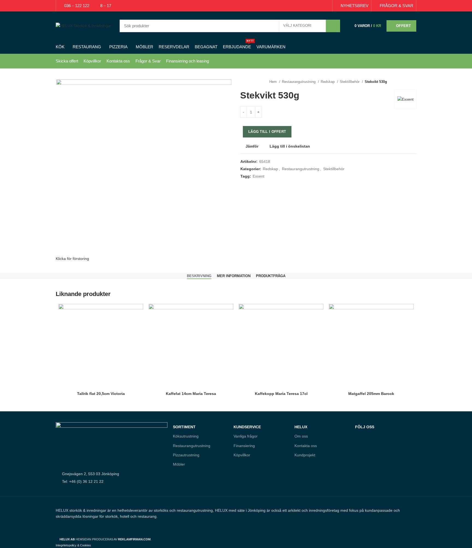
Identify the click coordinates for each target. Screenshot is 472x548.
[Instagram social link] (371, 451)
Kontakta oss (118, 61)
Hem (273, 82)
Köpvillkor (92, 61)
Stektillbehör (350, 82)
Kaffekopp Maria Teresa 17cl (281, 393)
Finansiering (244, 446)
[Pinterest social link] (314, 5)
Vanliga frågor (246, 436)
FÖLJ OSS (364, 427)
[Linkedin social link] (320, 5)
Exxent (258, 176)
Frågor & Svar (148, 61)
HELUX (300, 427)
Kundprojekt (304, 455)
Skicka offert (67, 61)
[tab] (199, 276)
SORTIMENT (184, 427)
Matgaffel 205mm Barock (371, 393)
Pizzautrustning (186, 455)
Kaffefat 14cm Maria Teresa (191, 393)
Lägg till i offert (267, 132)
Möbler (179, 464)
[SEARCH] (333, 26)
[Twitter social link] (307, 5)
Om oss (301, 436)
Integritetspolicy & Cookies (73, 545)
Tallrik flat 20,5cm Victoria (101, 393)
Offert (403, 26)
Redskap (328, 82)
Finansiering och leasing (187, 61)
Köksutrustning (186, 436)
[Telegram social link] (326, 5)
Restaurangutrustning (299, 82)
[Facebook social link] (301, 5)
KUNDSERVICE (247, 427)
